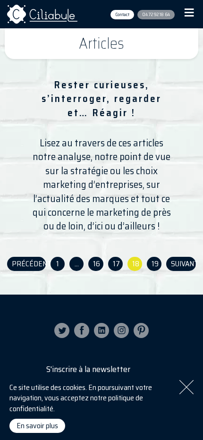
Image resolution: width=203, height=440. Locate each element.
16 (96, 264)
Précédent (29, 264)
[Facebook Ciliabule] (81, 330)
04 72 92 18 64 (156, 14)
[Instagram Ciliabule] (121, 330)
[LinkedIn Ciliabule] (101, 330)
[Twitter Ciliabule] (61, 330)
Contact (122, 14)
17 (116, 264)
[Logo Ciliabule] (42, 14)
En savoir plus (37, 426)
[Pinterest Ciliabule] (141, 330)
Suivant (183, 264)
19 (155, 264)
